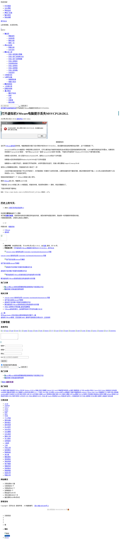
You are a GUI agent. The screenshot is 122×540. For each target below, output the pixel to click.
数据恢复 (76, 390)
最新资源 (9, 382)
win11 (44, 394)
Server (96, 390)
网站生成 (8, 10)
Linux (96, 392)
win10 (56, 390)
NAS (79, 394)
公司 (33, 394)
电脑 (7, 390)
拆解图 (44, 390)
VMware (8, 146)
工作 (71, 394)
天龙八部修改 (13, 66)
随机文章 (11, 40)
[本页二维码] (7, 537)
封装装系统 (75, 396)
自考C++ (69, 396)
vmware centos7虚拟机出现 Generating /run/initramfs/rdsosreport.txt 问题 (23, 255)
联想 (13, 396)
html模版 (75, 394)
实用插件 (8, 441)
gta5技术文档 (27, 392)
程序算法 (49, 394)
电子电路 (8, 464)
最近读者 (11, 102)
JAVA (16, 392)
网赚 (105, 394)
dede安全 (87, 390)
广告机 (40, 392)
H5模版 (67, 394)
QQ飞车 (81, 390)
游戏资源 (8, 461)
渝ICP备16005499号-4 (41, 506)
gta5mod (109, 394)
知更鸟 (85, 394)
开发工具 (8, 448)
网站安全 (96, 394)
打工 (105, 392)
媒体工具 (8, 436)
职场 (24, 394)
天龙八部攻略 (13, 70)
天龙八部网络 (13, 68)
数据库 (21, 392)
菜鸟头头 (4, 21)
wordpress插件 (5, 394)
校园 (63, 394)
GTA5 (60, 394)
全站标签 (11, 38)
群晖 (13, 392)
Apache (50, 396)
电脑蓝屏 (61, 390)
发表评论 (19, 119)
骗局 (72, 392)
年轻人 (92, 390)
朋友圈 (3, 396)
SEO (53, 390)
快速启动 (108, 390)
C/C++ (36, 392)
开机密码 (90, 394)
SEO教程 (3, 390)
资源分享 (8, 473)
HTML (10, 396)
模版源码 (8, 457)
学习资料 (8, 438)
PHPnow (17, 390)
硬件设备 (7, 108)
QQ (2, 357)
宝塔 (108, 392)
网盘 (36, 394)
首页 (2, 108)
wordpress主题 (59, 392)
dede (93, 392)
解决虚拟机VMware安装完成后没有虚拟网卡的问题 (18, 278)
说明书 (101, 394)
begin (59, 396)
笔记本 (22, 390)
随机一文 (11, 43)
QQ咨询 (7, 536)
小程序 (7, 443)
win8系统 (3, 392)
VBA (43, 392)
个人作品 (8, 418)
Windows (27, 390)
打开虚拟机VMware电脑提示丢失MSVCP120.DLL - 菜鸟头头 (34, 248)
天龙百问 (11, 72)
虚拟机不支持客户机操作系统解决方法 (14, 271)
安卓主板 (110, 396)
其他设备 (8, 420)
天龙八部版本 (13, 61)
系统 (56, 394)
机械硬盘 (101, 392)
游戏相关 (8, 459)
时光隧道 (8, 6)
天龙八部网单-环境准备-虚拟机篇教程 (17, 307)
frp (34, 390)
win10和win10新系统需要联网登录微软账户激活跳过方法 (24, 287)
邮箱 (3, 350)
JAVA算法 (51, 392)
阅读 (9, 95)
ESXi (27, 396)
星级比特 (64, 396)
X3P (117, 394)
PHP (80, 396)
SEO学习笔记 (19, 394)
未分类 (7, 454)
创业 (47, 392)
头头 (44, 246)
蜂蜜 (53, 394)
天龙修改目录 (13, 63)
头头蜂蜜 (8, 432)
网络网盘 (8, 470)
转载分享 (11, 47)
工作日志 (22, 396)
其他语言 (8, 422)
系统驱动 (8, 468)
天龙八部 (44, 396)
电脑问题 (9, 392)
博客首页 (11, 36)
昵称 (3, 346)
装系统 (66, 390)
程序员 (17, 396)
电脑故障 (12, 390)
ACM (31, 390)
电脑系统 (13, 108)
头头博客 (8, 8)
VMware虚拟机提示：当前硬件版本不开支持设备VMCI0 (23, 309)
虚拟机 (13, 146)
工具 (9, 98)
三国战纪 (104, 396)
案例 (32, 392)
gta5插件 (70, 390)
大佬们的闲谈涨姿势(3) (16, 208)
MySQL (39, 396)
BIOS (99, 390)
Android (49, 390)
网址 (2, 353)
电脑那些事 (12, 79)
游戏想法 (54, 396)
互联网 (100, 396)
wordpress (84, 392)
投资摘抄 (8, 450)
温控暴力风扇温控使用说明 (14, 289)
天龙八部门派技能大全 (16, 56)
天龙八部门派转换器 (15, 59)
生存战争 (114, 390)
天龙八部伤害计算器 (15, 54)
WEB (6, 416)
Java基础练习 (67, 392)
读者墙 (10, 100)
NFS (30, 394)
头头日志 (11, 50)
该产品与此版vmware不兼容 (10, 263)
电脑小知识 (12, 82)
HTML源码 (94, 396)
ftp (82, 394)
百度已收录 (9, 215)
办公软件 (8, 427)
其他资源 (8, 425)
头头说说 (8, 434)
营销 (6, 396)
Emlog (103, 390)
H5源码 (40, 394)
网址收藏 (8, 17)
